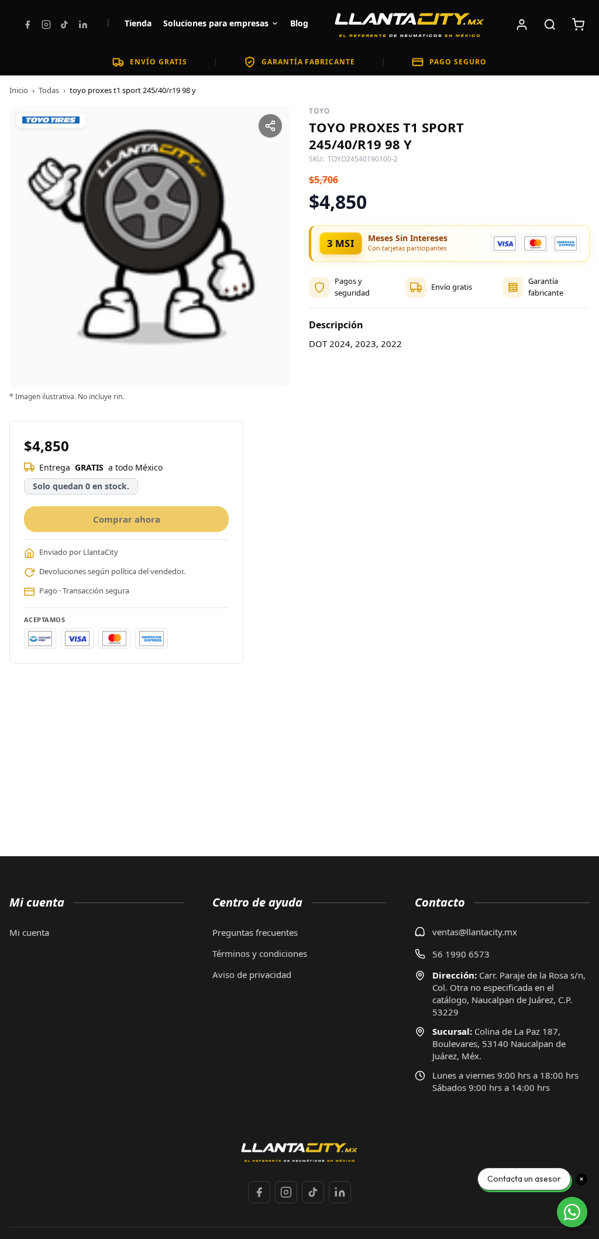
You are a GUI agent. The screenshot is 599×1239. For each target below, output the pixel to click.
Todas (49, 90)
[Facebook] (27, 24)
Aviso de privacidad (251, 974)
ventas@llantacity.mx (474, 932)
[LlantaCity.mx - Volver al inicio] (409, 24)
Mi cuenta (29, 932)
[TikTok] (64, 24)
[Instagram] (46, 24)
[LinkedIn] (83, 24)
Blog (299, 23)
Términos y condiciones (259, 953)
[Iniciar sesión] (521, 24)
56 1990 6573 (461, 954)
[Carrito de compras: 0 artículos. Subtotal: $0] (578, 24)
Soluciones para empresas (215, 23)
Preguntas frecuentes (255, 932)
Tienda (138, 23)
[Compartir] (270, 126)
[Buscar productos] (550, 24)
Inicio (18, 90)
